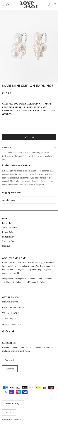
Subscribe (10, 369)
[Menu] (3, 5)
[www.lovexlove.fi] (29, 4)
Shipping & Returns (11, 192)
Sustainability (8, 237)
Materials (6, 147)
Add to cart (29, 137)
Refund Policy (8, 232)
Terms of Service (9, 227)
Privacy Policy (8, 223)
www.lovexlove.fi (14, 419)
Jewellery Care (8, 241)
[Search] (9, 5)
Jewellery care (8, 200)
